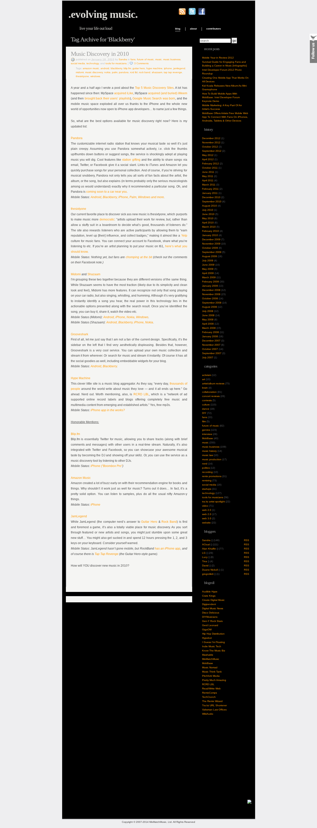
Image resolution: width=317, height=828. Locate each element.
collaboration (209, 392)
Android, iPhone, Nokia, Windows (125, 317)
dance (205, 408)
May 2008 (207, 319)
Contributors (213, 28)
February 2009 (210, 281)
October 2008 (210, 298)
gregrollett (207, 574)
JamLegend (179, 68)
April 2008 (208, 323)
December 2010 (211, 197)
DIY (204, 413)
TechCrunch (209, 697)
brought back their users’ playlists (107, 98)
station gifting (131, 159)
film (204, 421)
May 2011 (207, 176)
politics (206, 467)
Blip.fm (127, 68)
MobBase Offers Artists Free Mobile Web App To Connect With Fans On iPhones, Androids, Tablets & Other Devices (225, 117)
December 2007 (211, 340)
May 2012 (207, 155)
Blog (177, 28)
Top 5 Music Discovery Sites (154, 88)
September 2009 (211, 252)
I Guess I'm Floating (213, 642)
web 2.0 (206, 510)
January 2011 (210, 193)
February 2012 (210, 163)
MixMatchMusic (210, 659)
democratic (107, 219)
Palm (114, 72)
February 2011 (210, 188)
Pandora (124, 72)
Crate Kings (208, 595)
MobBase (207, 438)
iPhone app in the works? (108, 410)
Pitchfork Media (211, 676)
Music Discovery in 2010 (100, 53)
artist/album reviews (213, 383)
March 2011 (208, 184)
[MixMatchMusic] (249, 802)
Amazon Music (81, 478)
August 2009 (209, 256)
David (205, 565)
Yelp (184, 235)
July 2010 (207, 210)
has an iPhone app (168, 548)
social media (78, 63)
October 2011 (210, 167)
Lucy (205, 557)
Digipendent (209, 604)
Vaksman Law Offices (214, 709)
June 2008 (208, 315)
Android (105, 68)
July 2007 (207, 357)
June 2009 (208, 264)
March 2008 (209, 328)
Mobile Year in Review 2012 (218, 57)
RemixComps (209, 692)
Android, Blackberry (104, 366)
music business (172, 59)
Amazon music (91, 68)
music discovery (94, 72)
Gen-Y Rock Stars (212, 621)
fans (133, 59)
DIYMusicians (209, 616)
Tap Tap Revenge (173, 72)
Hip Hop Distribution (213, 633)
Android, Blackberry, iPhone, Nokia (129, 322)
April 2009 (208, 273)
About (193, 28)
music (158, 59)
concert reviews (211, 396)
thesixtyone (82, 76)
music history (209, 451)
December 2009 (211, 239)
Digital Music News (212, 608)
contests (207, 400)
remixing (206, 480)
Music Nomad (209, 667)
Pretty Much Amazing (214, 680)
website (206, 522)
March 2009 (209, 277)
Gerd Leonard (210, 625)
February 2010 (210, 231)
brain (205, 387)
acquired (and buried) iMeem (167, 93)
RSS (246, 540)
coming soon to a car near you (106, 191)
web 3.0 (206, 518)
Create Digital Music (213, 600)
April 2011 (207, 180)
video (205, 505)
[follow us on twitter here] (192, 14)
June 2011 (208, 172)
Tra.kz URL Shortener (214, 705)
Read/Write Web (211, 688)
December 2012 (211, 138)
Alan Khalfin (209, 548)
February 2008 (210, 332)
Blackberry (116, 68)
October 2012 (210, 146)
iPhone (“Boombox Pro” (106, 466)
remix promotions (211, 476)
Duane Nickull (210, 569)
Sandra (123, 59)
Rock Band (144, 72)
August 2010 (209, 205)
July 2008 (207, 311)
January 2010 (210, 235)
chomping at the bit (139, 257)
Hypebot (207, 638)
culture (206, 404)
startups (206, 489)
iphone (168, 68)
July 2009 (207, 260)
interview (207, 434)
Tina (204, 561)
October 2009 (210, 247)
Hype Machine (154, 68)
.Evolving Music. (103, 14)
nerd (204, 463)
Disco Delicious (210, 612)
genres (206, 430)
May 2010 (207, 218)
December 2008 (211, 290)
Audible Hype (209, 591)
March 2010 (209, 226)
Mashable (207, 654)
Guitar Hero (138, 68)
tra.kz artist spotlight (213, 501)
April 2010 (208, 222)
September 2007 (211, 353)
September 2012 (211, 151)
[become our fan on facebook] (201, 14)
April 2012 (208, 159)
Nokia (107, 72)
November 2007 (211, 344)
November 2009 (211, 243)
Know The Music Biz (213, 650)
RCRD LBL (133, 72)
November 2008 (211, 294)
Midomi (80, 72)
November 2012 (211, 142)
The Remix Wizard (212, 701)
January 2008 (210, 336)
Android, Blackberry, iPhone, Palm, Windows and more (127, 197)
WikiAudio (207, 713)
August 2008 (209, 307)
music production (211, 459)
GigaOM (206, 629)
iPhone (95, 504)
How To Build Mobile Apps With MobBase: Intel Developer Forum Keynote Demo (221, 97)
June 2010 (208, 214)
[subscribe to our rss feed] (182, 14)
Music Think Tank (212, 671)
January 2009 (210, 285)
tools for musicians (116, 63)
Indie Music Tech (211, 646)
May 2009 (207, 269)
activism (206, 375)
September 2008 (211, 302)
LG (204, 553)
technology (92, 63)
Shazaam (157, 72)
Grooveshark (79, 334)
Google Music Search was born (153, 98)
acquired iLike (123, 93)
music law (207, 455)
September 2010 (211, 201)
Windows (95, 76)
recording (207, 472)
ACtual (206, 544)
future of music (145, 59)
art (203, 379)
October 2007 (210, 349)
